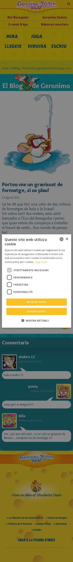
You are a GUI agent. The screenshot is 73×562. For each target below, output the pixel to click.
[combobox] (61, 239)
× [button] (66, 239)
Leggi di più (40, 261)
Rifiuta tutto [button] (36, 311)
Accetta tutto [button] (36, 302)
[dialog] (36, 281)
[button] (36, 320)
